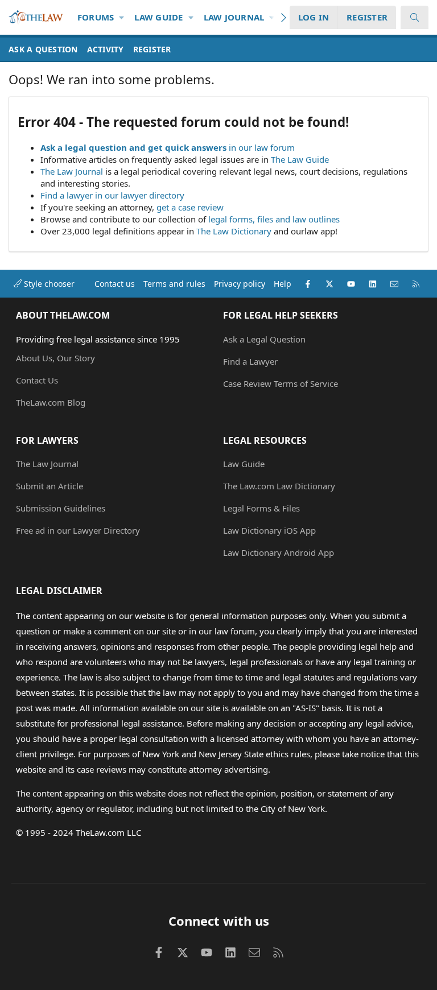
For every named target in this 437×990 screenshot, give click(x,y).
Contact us (114, 283)
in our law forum (262, 147)
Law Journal (234, 17)
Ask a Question (43, 49)
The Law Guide (300, 159)
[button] (122, 17)
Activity (105, 49)
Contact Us (37, 380)
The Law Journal (71, 171)
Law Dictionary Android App (278, 552)
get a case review (190, 207)
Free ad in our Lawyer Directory (78, 530)
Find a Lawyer (250, 361)
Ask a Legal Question (264, 339)
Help (282, 283)
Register (152, 49)
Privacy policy (239, 283)
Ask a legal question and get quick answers (133, 147)
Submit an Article (49, 486)
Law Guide (158, 17)
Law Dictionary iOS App (269, 530)
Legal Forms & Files (261, 508)
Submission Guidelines (60, 508)
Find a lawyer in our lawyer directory (112, 195)
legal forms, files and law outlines (274, 219)
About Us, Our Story (55, 358)
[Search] (414, 17)
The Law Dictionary (233, 231)
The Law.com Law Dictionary (279, 486)
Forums (95, 17)
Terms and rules (174, 283)
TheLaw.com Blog (50, 402)
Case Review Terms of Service (280, 383)
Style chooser (48, 283)
